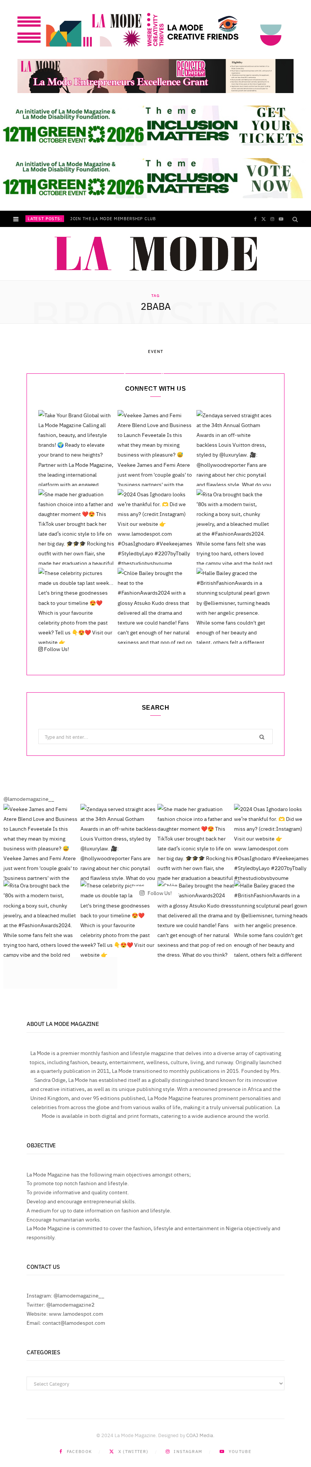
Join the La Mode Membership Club (113, 218)
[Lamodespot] (156, 254)
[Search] (295, 219)
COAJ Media (199, 1434)
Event (155, 351)
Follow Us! (56, 649)
